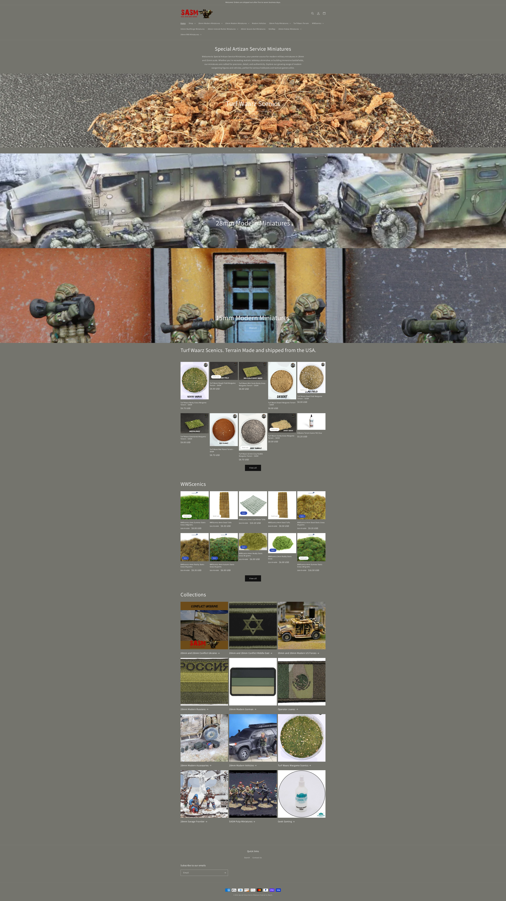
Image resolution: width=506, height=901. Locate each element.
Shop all (253, 233)
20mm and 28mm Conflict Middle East (249, 653)
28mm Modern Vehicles (241, 765)
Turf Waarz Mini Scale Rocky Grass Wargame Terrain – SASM (252, 384)
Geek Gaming (285, 821)
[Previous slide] (244, 150)
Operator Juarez (286, 709)
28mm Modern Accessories (195, 765)
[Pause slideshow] (262, 150)
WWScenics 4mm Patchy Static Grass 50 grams (192, 565)
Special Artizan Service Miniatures (249, 895)
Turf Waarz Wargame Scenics (293, 765)
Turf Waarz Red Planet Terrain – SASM (222, 450)
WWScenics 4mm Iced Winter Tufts (252, 519)
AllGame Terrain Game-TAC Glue (309, 433)
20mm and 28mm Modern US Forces (297, 653)
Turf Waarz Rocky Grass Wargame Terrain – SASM (193, 404)
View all (253, 467)
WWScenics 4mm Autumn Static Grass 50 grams (222, 565)
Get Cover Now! (253, 119)
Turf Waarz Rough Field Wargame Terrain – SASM (223, 384)
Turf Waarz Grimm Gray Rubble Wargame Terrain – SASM (251, 455)
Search (247, 857)
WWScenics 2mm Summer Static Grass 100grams (193, 523)
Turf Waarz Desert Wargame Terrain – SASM (282, 404)
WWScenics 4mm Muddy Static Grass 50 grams (251, 554)
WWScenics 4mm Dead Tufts (279, 522)
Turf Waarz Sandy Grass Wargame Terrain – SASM (281, 437)
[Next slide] (255, 150)
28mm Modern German (241, 709)
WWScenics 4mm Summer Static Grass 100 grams (309, 565)
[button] (192, 23)
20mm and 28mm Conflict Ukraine (199, 653)
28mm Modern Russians (193, 709)
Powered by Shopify (266, 895)
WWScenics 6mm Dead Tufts (221, 522)
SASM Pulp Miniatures (240, 821)
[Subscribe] (225, 873)
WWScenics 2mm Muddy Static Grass (280, 557)
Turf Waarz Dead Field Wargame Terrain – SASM (309, 397)
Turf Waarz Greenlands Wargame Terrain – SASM (193, 438)
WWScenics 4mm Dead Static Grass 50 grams (311, 523)
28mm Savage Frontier (193, 821)
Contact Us (257, 857)
